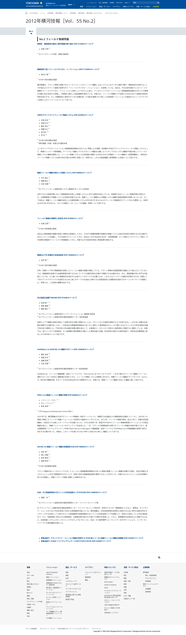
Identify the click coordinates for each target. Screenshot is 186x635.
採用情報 (112, 2)
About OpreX (108, 582)
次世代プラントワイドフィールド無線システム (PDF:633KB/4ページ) (64, 115)
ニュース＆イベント (92, 2)
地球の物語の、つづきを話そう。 (112, 573)
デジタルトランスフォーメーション (112, 591)
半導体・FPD (31, 604)
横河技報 (81, 13)
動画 (86, 580)
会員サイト (127, 2)
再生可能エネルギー (33, 584)
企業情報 (156, 6)
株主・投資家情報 (103, 2)
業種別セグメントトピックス (112, 578)
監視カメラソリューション (54, 603)
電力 (28, 581)
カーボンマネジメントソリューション (54, 593)
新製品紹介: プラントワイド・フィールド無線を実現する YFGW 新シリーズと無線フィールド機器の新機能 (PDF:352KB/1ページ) (91, 538)
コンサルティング (71, 581)
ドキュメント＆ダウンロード (92, 573)
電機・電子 (30, 610)
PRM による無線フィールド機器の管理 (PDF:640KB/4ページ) (61, 395)
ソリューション (91, 6)
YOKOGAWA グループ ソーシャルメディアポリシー (73, 629)
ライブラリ (116, 6)
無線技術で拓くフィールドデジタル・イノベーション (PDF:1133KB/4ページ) (67, 69)
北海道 (126, 572)
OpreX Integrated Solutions (51, 573)
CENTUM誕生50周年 (110, 605)
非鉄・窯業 (30, 599)
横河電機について (62, 13)
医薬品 (29, 587)
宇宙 (28, 616)
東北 (125, 575)
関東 (125, 578)
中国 (125, 590)
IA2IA (106, 588)
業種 (81, 6)
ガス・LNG (30, 575)
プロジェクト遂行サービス (73, 585)
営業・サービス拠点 (143, 6)
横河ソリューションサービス (150, 585)
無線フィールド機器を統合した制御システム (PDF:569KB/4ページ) (63, 173)
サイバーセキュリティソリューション (54, 608)
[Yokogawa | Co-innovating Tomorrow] (35, 4)
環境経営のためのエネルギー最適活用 (54, 584)
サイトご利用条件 (31, 629)
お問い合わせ (119, 2)
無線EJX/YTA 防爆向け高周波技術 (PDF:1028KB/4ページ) (59, 255)
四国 (125, 593)
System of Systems (110, 585)
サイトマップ (96, 629)
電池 (28, 613)
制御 (67, 575)
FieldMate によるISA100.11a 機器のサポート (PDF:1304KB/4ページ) (64, 349)
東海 (125, 584)
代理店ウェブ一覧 (129, 599)
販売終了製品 (70, 599)
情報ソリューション (52, 577)
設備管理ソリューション (54, 580)
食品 (28, 590)
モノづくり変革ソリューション (54, 598)
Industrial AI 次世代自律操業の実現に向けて (112, 596)
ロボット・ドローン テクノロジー (112, 601)
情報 (67, 572)
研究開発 (73, 13)
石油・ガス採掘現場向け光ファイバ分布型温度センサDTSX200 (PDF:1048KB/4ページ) (70, 492)
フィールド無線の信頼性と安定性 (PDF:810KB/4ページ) (59, 218)
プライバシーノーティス (47, 629)
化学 (28, 578)
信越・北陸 (127, 581)
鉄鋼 (28, 596)
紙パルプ (29, 593)
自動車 (29, 607)
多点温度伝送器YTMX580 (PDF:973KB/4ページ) (56, 297)
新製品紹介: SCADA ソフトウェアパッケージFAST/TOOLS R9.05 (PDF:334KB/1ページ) (75, 541)
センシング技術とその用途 (112, 609)
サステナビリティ (150, 578)
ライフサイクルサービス (73, 589)
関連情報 (88, 577)
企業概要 (148, 589)
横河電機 (146, 572)
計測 (67, 578)
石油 (28, 572)
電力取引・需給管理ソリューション (54, 589)
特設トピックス (128, 6)
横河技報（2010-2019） (94, 13)
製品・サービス (104, 6)
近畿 (125, 587)
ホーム (42, 13)
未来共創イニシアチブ (111, 613)
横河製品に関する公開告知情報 (73, 595)
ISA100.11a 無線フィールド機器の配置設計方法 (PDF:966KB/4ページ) (64, 447)
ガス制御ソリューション (54, 618)
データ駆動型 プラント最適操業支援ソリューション (54, 613)
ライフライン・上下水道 (34, 602)
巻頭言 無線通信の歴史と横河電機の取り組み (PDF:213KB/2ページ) (64, 44)
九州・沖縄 (127, 596)
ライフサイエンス (71, 592)
